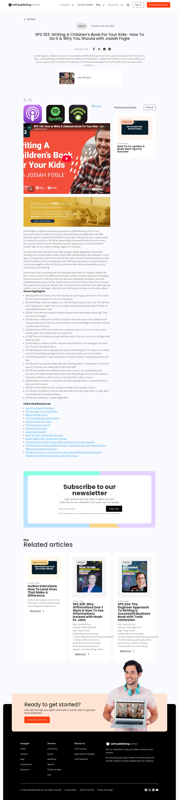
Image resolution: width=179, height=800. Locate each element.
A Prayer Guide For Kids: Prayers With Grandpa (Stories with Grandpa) (60, 442)
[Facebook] (93, 49)
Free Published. (81, 759)
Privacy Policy (71, 790)
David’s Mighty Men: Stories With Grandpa (46, 438)
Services (24, 754)
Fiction (50, 754)
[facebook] (146, 791)
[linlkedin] (153, 791)
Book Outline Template (85, 754)
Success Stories (85, 4)
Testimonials (26, 764)
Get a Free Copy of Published (40, 408)
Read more (35, 610)
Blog (98, 4)
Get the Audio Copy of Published (42, 411)
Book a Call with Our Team (38, 421)
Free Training (80, 748)
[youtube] (157, 791)
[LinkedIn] (104, 49)
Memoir (50, 764)
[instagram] (149, 791)
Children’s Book (54, 769)
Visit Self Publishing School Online (42, 418)
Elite (49, 775)
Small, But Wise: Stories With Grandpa (44, 435)
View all (149, 107)
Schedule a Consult (158, 4)
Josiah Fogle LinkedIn (36, 431)
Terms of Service (87, 790)
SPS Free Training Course (38, 425)
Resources (24, 769)
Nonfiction (51, 759)
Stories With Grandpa (36, 428)
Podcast (81, 26)
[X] (99, 49)
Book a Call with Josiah (36, 414)
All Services (52, 748)
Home (23, 748)
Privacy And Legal (105, 790)
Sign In (138, 4)
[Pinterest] (109, 49)
